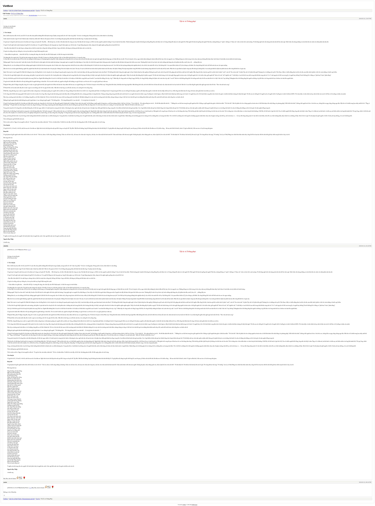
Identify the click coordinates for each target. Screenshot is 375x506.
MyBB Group (194, 504)
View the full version (33, 15)
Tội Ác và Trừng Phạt (17, 13)
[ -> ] (29, 249)
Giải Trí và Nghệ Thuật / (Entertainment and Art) (22, 10)
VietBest (8, 5)
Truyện (38, 10)
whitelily (5, 246)
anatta (5, 18)
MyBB (184, 504)
